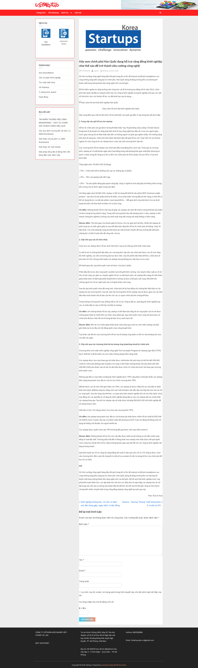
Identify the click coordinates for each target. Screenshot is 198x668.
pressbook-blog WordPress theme (114, 665)
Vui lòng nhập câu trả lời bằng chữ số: (96, 602)
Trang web (84, 581)
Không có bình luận (110, 71)
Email (82, 570)
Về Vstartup (53, 12)
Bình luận (84, 524)
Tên (81, 560)
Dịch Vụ (64, 12)
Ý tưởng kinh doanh (47, 92)
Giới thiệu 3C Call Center (50, 147)
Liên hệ (78, 12)
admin (96, 71)
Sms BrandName (46, 43)
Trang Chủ (41, 12)
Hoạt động (43, 97)
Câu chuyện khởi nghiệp (49, 77)
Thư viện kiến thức (47, 82)
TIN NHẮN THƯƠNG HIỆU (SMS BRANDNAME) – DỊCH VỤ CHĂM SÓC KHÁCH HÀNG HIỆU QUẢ (53, 122)
